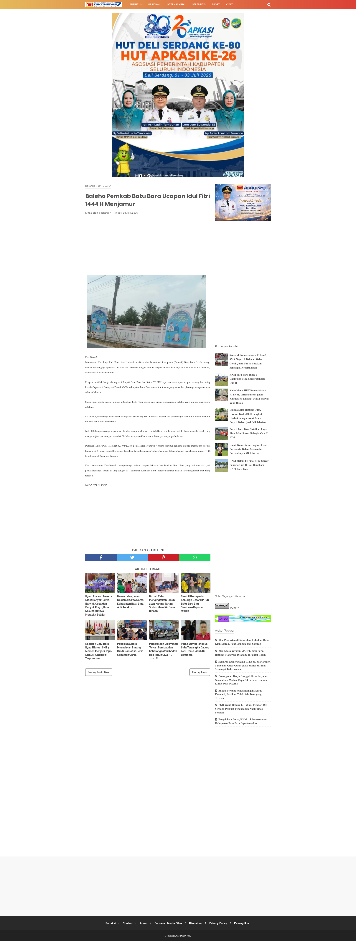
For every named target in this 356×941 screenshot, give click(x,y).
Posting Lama (199, 672)
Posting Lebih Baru (99, 672)
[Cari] (269, 4)
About (144, 923)
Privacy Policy (218, 923)
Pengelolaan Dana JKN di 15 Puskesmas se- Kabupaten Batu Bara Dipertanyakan (241, 721)
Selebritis (199, 4)
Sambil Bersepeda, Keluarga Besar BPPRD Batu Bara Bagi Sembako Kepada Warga (195, 603)
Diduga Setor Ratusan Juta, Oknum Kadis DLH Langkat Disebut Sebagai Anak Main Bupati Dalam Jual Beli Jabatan (248, 416)
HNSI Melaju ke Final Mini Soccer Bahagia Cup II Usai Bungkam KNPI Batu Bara (249, 465)
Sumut (134, 4)
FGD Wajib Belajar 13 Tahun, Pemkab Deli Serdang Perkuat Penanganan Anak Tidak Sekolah (241, 708)
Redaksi (111, 923)
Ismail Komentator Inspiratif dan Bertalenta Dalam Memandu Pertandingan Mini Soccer (248, 449)
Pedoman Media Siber (168, 923)
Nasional (154, 4)
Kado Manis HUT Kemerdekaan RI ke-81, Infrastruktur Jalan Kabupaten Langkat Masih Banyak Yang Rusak (249, 396)
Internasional (176, 4)
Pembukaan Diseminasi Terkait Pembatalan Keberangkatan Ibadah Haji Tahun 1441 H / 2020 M (163, 651)
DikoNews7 (185, 935)
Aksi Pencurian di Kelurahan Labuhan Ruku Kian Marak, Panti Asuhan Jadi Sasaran (242, 642)
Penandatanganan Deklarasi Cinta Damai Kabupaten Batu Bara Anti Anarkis (130, 602)
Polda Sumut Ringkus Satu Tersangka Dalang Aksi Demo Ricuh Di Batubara (195, 649)
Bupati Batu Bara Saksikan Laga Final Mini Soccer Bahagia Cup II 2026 (249, 433)
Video (229, 4)
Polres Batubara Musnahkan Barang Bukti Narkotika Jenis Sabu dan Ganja (130, 649)
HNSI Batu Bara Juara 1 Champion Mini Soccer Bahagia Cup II (247, 379)
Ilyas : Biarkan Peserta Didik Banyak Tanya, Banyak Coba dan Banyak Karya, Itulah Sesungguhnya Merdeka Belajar (98, 605)
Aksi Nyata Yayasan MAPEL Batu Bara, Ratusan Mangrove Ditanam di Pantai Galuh (240, 653)
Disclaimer (195, 923)
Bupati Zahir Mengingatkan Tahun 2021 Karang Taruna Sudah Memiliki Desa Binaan (162, 603)
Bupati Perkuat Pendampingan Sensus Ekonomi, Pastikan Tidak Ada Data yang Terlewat (238, 694)
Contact (128, 923)
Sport (216, 4)
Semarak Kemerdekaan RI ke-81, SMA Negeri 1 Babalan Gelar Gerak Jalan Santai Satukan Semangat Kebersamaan (248, 361)
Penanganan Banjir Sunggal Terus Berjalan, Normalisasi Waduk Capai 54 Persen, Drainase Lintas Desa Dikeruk (241, 679)
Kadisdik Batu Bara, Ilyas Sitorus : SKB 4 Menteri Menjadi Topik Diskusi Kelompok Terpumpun (98, 651)
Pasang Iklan (242, 923)
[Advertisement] (147, 245)
